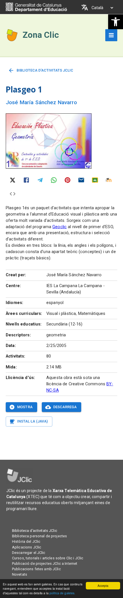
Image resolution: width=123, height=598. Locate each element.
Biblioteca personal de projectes (39, 536)
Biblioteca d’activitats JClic (34, 530)
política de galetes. (62, 593)
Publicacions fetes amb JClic (36, 569)
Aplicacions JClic (26, 547)
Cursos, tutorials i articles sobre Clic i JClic (47, 558)
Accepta (103, 585)
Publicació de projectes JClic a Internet (44, 563)
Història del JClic (26, 541)
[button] (115, 21)
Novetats (19, 574)
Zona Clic (41, 35)
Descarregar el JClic (28, 552)
